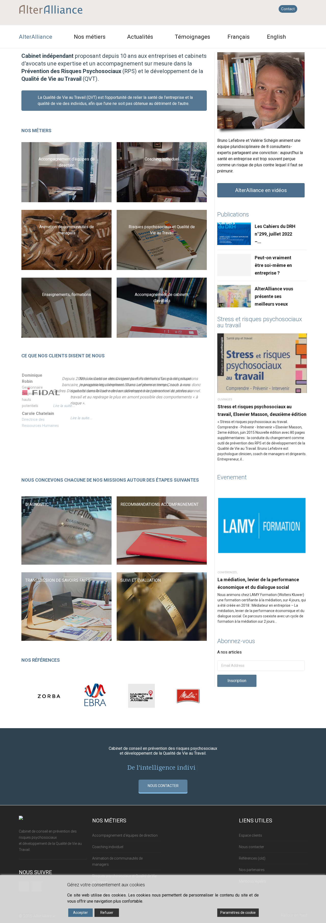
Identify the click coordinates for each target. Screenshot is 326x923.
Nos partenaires (252, 870)
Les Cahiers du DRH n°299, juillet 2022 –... (275, 234)
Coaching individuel (107, 847)
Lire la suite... (64, 406)
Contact (288, 9)
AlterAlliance (35, 36)
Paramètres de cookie (238, 913)
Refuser (106, 913)
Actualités (140, 36)
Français (238, 36)
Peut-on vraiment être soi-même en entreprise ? (273, 265)
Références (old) (252, 858)
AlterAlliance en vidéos (261, 190)
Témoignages (192, 36)
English (276, 36)
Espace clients (250, 835)
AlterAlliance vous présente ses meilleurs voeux (274, 296)
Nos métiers (89, 36)
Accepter (80, 913)
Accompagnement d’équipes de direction (125, 835)
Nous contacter (251, 847)
